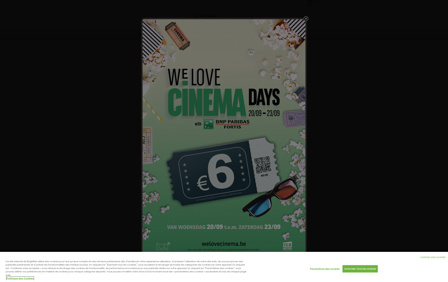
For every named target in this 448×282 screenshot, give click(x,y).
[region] (224, 267)
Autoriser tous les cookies (360, 268)
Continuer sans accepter (432, 257)
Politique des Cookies (20, 278)
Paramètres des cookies (325, 268)
